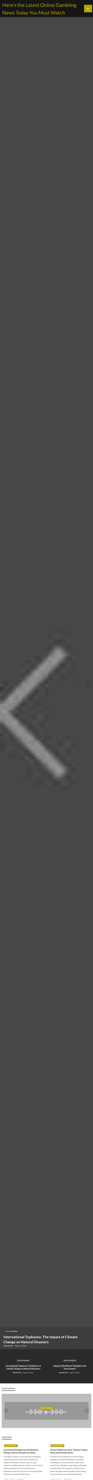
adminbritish (8, 1346)
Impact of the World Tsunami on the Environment (69, 1367)
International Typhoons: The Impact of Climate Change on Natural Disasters (40, 1339)
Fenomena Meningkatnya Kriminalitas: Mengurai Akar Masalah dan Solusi (21, 1451)
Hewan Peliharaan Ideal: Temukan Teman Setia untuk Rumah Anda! (68, 1451)
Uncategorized (11, 1331)
